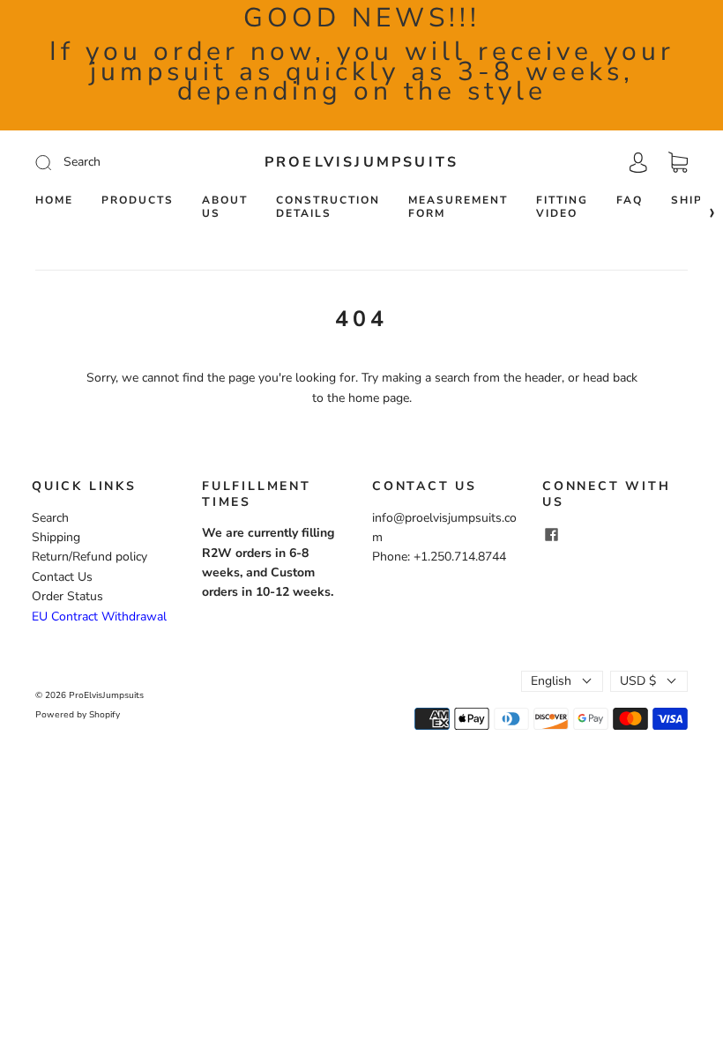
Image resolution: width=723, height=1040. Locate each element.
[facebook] (551, 534)
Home (54, 200)
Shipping (56, 537)
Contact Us (62, 576)
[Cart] (678, 162)
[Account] (638, 161)
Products (137, 200)
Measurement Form (458, 207)
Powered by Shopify (77, 715)
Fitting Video (562, 207)
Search (50, 517)
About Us (225, 207)
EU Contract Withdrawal (99, 616)
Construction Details (328, 207)
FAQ (629, 200)
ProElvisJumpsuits (361, 162)
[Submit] (122, 162)
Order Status (67, 596)
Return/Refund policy (89, 556)
